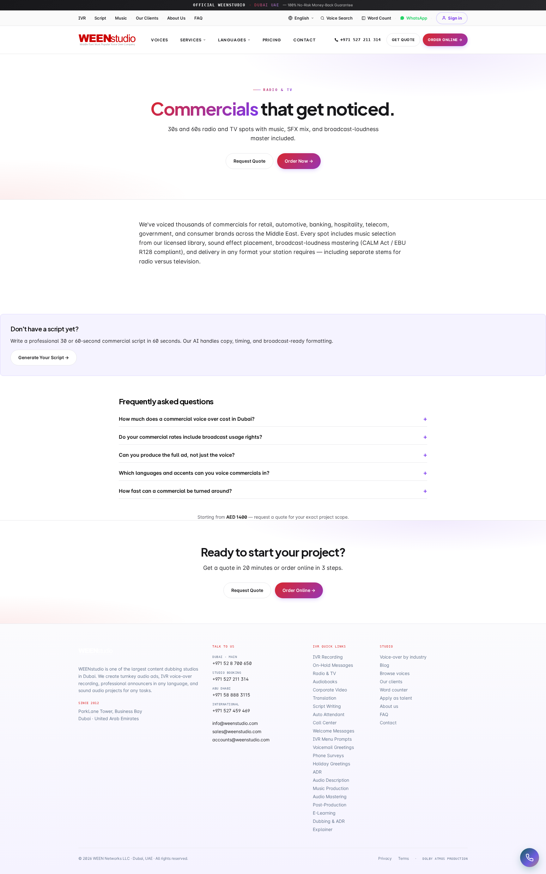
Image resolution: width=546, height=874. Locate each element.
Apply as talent (396, 698)
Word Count (379, 18)
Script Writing (327, 706)
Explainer (322, 829)
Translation (324, 698)
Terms (403, 858)
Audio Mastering (330, 796)
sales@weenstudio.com (236, 731)
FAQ (198, 18)
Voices (159, 39)
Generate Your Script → (43, 357)
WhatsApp (416, 18)
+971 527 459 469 (231, 710)
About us (389, 706)
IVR (82, 18)
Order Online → (445, 40)
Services (191, 39)
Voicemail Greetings (333, 747)
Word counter (394, 689)
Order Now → (299, 161)
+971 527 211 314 (360, 39)
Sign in (455, 18)
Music (121, 18)
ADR (317, 772)
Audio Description (331, 780)
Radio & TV (324, 673)
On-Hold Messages (333, 665)
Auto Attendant (328, 714)
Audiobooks (325, 681)
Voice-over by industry (403, 657)
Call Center (325, 722)
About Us (176, 18)
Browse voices (395, 673)
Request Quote (249, 161)
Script (100, 18)
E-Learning (324, 813)
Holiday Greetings (331, 763)
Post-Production (329, 804)
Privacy (385, 858)
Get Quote (403, 40)
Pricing (272, 39)
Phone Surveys (328, 755)
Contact (304, 39)
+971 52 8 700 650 (232, 663)
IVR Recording (328, 657)
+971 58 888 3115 (231, 694)
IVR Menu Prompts (332, 739)
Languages (232, 39)
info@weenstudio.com (235, 723)
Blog (384, 665)
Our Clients (147, 18)
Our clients (391, 681)
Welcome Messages (333, 730)
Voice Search (339, 18)
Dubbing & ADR (329, 821)
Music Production (331, 788)
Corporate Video (330, 689)
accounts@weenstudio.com (241, 739)
